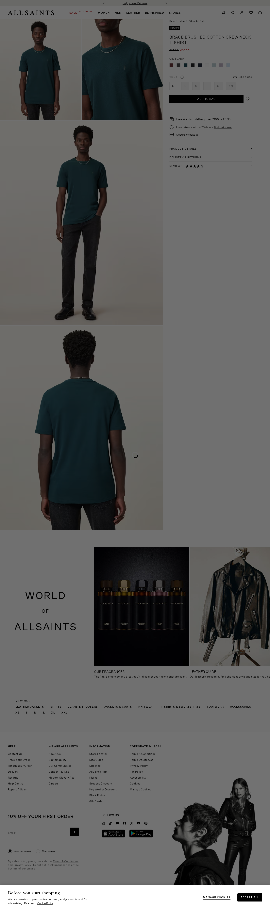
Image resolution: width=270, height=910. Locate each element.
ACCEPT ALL (250, 897)
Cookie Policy (45, 903)
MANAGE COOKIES (216, 897)
